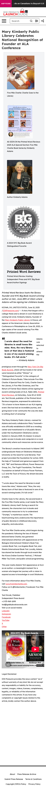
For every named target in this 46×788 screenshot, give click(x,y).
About (12, 774)
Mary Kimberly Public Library (17, 320)
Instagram (6, 614)
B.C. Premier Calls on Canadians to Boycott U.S (22, 3)
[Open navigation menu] (4, 21)
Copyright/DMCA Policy (16, 784)
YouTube (5, 620)
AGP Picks (5, 4)
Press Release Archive (26, 774)
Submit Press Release (14, 779)
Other (4, 626)
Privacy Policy (34, 784)
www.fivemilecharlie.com (16, 584)
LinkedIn (5, 611)
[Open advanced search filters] (36, 20)
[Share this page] (42, 21)
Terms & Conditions (33, 779)
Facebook (6, 617)
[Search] (31, 20)
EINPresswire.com (10, 310)
